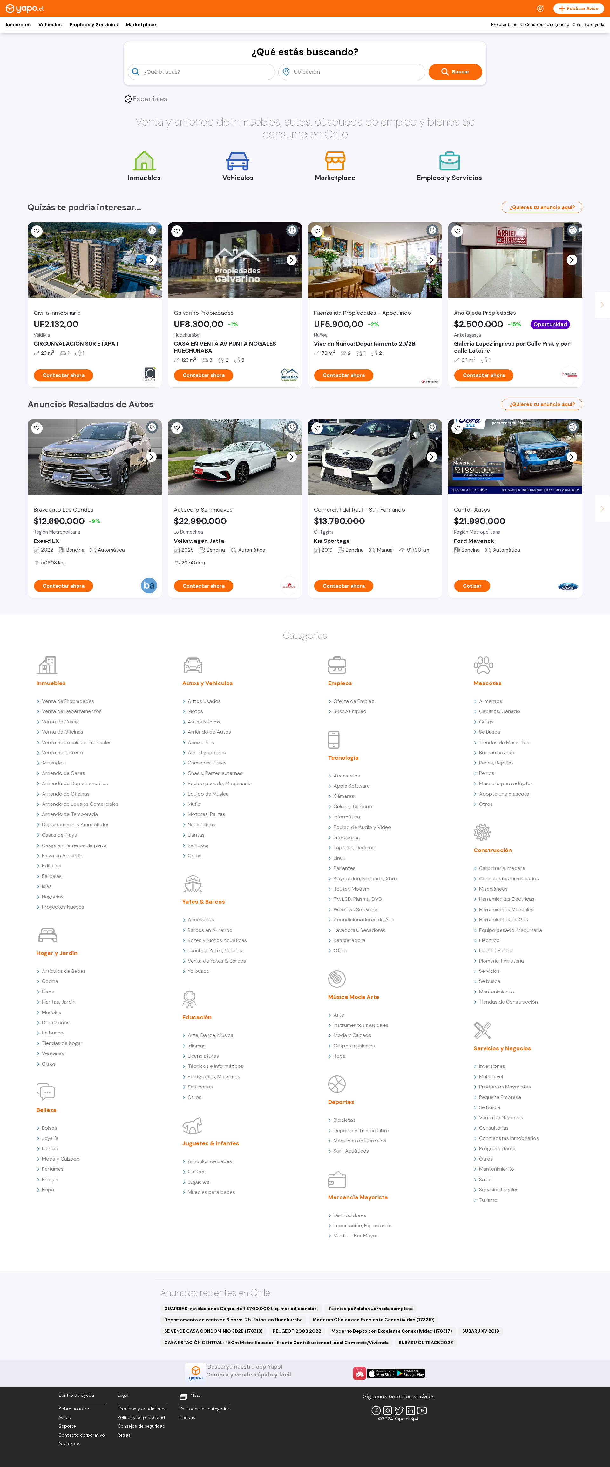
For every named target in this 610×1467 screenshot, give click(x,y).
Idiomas (197, 1045)
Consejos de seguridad (547, 24)
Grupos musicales (354, 1045)
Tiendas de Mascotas (504, 742)
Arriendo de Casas (63, 773)
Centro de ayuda (588, 24)
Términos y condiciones (142, 1408)
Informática (347, 816)
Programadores (497, 1148)
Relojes (50, 1179)
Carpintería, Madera (502, 868)
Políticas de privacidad (141, 1417)
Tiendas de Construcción (508, 1002)
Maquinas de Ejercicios (360, 1140)
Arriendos (53, 762)
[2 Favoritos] (457, 231)
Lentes (50, 1148)
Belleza (47, 1110)
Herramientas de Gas (503, 919)
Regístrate (68, 1444)
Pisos (48, 991)
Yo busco (198, 971)
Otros (49, 1063)
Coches (197, 1171)
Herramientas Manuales (506, 909)
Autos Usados (204, 701)
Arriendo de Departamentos (75, 783)
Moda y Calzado (61, 1158)
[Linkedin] (410, 1410)
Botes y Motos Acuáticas (217, 940)
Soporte (67, 1426)
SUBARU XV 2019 (480, 1331)
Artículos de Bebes (64, 971)
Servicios (489, 971)
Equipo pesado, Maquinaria (219, 783)
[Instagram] (387, 1410)
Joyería (50, 1138)
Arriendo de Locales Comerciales (80, 804)
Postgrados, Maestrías (214, 1076)
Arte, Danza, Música (211, 1035)
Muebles (51, 1012)
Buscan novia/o (496, 752)
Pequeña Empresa (500, 1097)
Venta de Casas (60, 721)
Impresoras (347, 837)
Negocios (53, 896)
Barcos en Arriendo (210, 930)
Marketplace (141, 25)
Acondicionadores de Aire (364, 919)
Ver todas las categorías (204, 1408)
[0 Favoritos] (177, 231)
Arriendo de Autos (209, 732)
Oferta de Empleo (354, 701)
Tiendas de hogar (62, 1043)
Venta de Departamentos (72, 711)
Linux (339, 858)
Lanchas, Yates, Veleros (215, 950)
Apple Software (352, 786)
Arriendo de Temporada (70, 814)
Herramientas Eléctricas (506, 899)
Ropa (48, 1189)
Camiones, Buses (207, 762)
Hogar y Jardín (57, 953)
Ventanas (53, 1053)
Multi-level (491, 1076)
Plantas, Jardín (59, 1002)
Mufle (194, 804)
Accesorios (201, 742)
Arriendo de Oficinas (66, 794)
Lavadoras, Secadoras (359, 930)
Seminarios (200, 1086)
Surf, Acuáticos (351, 1150)
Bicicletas (345, 1120)
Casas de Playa (59, 834)
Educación (197, 1017)
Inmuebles (18, 25)
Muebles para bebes (211, 1192)
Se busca (52, 1032)
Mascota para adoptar (505, 783)
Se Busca (198, 845)
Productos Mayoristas (505, 1086)
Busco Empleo (350, 711)
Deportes (341, 1102)
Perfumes (53, 1169)
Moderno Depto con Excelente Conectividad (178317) (391, 1331)
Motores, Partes (206, 814)
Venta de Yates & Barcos (217, 961)
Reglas (124, 1435)
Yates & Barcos (203, 901)
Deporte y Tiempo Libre (361, 1130)
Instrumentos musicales (361, 1025)
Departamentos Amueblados (76, 824)
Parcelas (52, 876)
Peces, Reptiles (496, 762)
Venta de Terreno (62, 752)
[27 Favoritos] (37, 231)
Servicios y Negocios (502, 1048)
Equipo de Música (208, 794)
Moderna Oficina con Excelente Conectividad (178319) (374, 1319)
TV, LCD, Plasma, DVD (358, 899)
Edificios (51, 865)
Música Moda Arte (353, 997)
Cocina (50, 981)
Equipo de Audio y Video (362, 827)
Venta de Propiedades (68, 701)
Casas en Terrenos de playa (74, 845)
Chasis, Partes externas (215, 773)
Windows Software (355, 909)
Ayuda (64, 1417)
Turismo (488, 1200)
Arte (339, 1015)
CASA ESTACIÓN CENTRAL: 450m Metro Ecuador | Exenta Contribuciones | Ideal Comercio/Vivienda (276, 1342)
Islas (47, 886)
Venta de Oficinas (62, 732)
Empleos (340, 683)
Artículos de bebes (210, 1161)
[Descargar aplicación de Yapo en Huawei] (359, 1373)
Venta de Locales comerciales (77, 742)
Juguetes (198, 1182)
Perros (486, 773)
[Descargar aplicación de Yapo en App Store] (381, 1373)
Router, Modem (351, 888)
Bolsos (49, 1128)
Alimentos (490, 701)
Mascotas (488, 683)
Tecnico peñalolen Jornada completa (370, 1308)
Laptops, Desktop (355, 847)
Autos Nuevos (204, 721)
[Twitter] (399, 1410)
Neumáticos (201, 824)
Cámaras (344, 796)
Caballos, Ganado (499, 711)
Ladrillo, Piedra (495, 950)
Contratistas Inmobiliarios (509, 878)
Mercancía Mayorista (358, 1197)
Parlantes (345, 868)
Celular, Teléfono (353, 806)
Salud (485, 1179)
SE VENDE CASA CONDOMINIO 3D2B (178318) (213, 1331)
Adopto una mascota (504, 794)
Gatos (486, 721)
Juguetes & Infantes (210, 1143)
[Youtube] (422, 1410)
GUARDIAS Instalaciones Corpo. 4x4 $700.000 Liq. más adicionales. (241, 1308)
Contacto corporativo (81, 1435)
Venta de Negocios (501, 1117)
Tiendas (187, 1417)
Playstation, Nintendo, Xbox (366, 878)
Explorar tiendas (506, 24)
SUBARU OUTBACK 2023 (426, 1342)
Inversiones (492, 1066)
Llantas (196, 834)
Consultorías (494, 1128)
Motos (195, 711)
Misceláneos (493, 888)
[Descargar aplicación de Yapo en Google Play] (410, 1373)
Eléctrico (489, 940)
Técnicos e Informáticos (215, 1066)
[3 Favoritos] (317, 231)
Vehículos (50, 25)
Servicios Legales (498, 1189)
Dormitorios (56, 1022)
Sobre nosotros (75, 1408)
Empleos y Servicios (94, 25)
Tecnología (343, 758)
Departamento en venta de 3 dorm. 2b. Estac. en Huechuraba (233, 1319)
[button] (151, 260)
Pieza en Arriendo (62, 855)
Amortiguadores (207, 752)
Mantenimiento (496, 991)
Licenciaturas (203, 1056)
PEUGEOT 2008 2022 (297, 1331)
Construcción (493, 850)
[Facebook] (376, 1410)
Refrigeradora (349, 940)
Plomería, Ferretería (501, 961)
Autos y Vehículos (207, 683)
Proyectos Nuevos (63, 907)
